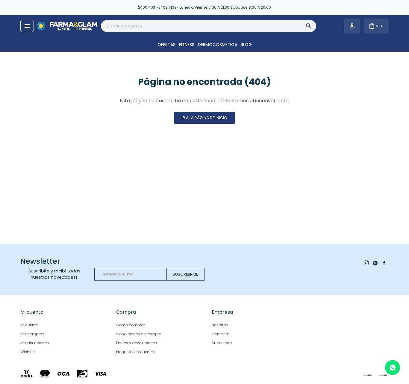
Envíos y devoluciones (136, 342)
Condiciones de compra (138, 333)
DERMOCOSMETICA (217, 45)
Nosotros (220, 324)
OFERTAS (166, 45)
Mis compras (32, 333)
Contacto (220, 333)
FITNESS (186, 45)
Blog (246, 45)
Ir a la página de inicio (204, 118)
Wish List (28, 351)
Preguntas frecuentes (135, 351)
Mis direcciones (34, 342)
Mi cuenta (29, 324)
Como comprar (130, 324)
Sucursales (222, 342)
